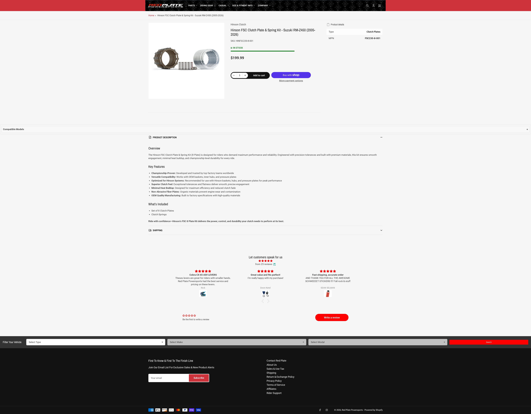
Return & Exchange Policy (280, 376)
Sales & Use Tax (275, 368)
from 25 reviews (263, 264)
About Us (272, 364)
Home (151, 15)
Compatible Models (265, 129)
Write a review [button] (332, 317)
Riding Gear (206, 5)
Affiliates (271, 388)
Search (489, 342)
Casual (223, 5)
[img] (265, 261)
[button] (263, 301)
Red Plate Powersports (352, 410)
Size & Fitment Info (242, 5)
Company (263, 5)
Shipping (271, 372)
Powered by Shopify (374, 410)
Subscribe (199, 377)
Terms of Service (276, 384)
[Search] (367, 5)
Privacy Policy (274, 380)
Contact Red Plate (276, 360)
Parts (191, 5)
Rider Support (274, 393)
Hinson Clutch (238, 24)
